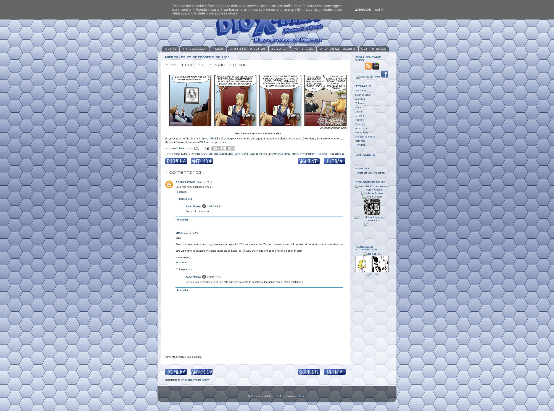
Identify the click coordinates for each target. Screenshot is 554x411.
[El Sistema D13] (380, 271)
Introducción (194, 49)
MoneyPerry (298, 153)
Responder (181, 192)
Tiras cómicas (336, 153)
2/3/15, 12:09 (214, 277)
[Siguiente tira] (309, 161)
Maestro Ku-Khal (259, 153)
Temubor (360, 145)
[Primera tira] (178, 161)
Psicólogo (322, 153)
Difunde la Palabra (337, 49)
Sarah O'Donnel (363, 95)
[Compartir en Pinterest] (232, 148)
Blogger (301, 396)
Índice (218, 49)
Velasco (359, 103)
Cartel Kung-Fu (182, 153)
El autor (279, 49)
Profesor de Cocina (365, 136)
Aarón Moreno (193, 206)
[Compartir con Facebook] (228, 148)
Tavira (358, 111)
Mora (358, 107)
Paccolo (359, 119)
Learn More (363, 9)
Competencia (373, 49)
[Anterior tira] (202, 161)
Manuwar (274, 153)
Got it (379, 9)
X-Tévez (359, 115)
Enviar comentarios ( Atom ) (195, 380)
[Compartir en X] (223, 148)
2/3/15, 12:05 (191, 232)
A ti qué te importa (185, 182)
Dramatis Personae (247, 49)
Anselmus (361, 128)
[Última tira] (332, 161)
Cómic (170, 49)
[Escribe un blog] (218, 148)
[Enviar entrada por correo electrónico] (206, 148)
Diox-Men (213, 153)
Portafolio (303, 49)
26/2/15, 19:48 (204, 182)
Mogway (232, 138)
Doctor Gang (241, 153)
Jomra (179, 232)
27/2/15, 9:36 (214, 206)
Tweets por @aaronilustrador (370, 173)
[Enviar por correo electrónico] (213, 148)
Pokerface (360, 124)
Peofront (311, 153)
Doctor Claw (227, 153)
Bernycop (360, 140)
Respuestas (185, 199)
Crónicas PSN (207, 138)
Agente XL (360, 90)
